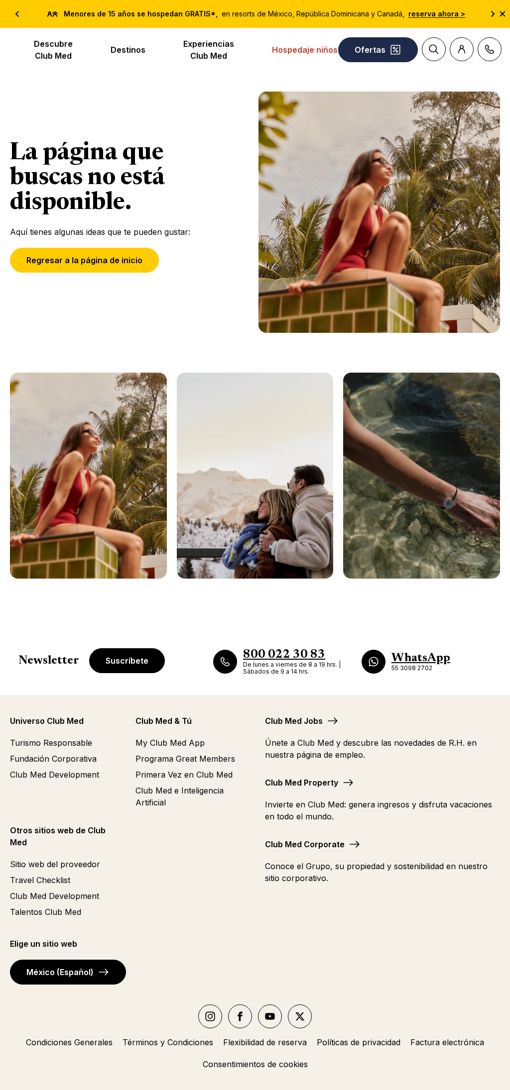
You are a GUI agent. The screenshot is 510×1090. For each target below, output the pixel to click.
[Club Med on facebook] (240, 1016)
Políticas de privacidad (358, 1042)
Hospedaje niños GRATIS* (323, 50)
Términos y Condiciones (168, 1042)
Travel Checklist (40, 880)
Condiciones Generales (69, 1042)
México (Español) (60, 972)
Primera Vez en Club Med (184, 775)
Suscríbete (127, 661)
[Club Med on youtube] (270, 1016)
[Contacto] (490, 49)
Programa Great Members (185, 759)
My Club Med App (170, 743)
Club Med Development (54, 775)
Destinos (128, 50)
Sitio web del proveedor (55, 864)
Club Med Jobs (294, 721)
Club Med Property (301, 783)
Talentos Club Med (45, 912)
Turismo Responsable (51, 743)
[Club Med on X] (300, 1016)
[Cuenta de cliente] (462, 49)
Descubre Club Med (53, 50)
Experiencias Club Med (208, 50)
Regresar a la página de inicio (84, 260)
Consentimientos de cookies (255, 1064)
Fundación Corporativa (53, 759)
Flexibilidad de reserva (265, 1042)
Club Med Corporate (305, 844)
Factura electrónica (447, 1042)
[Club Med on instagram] (210, 1016)
